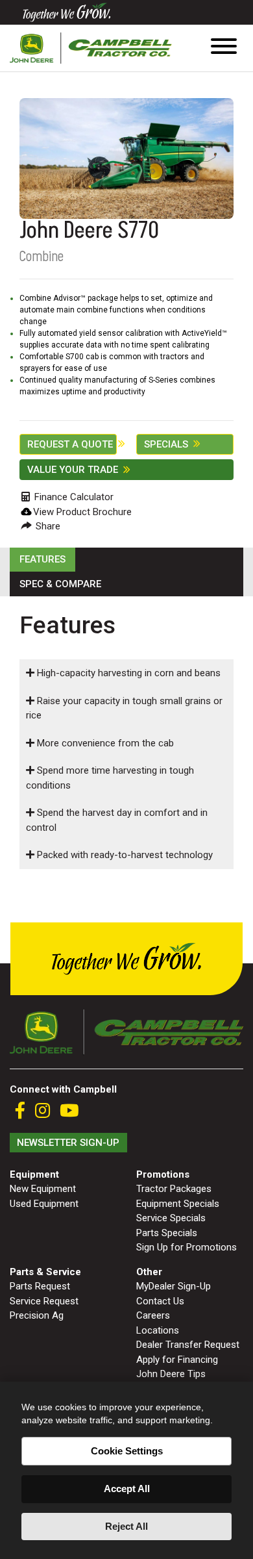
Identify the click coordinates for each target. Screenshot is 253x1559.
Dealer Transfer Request (187, 1344)
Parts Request (40, 1286)
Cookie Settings (127, 1450)
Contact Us (160, 1301)
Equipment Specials (177, 1204)
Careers (153, 1315)
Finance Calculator (73, 497)
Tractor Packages (173, 1189)
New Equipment (43, 1189)
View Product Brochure (82, 512)
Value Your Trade (72, 469)
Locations (157, 1330)
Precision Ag (37, 1315)
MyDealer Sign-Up (173, 1286)
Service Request (44, 1301)
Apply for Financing (177, 1359)
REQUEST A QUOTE (70, 444)
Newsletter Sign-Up (68, 1142)
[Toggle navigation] (223, 48)
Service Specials (171, 1218)
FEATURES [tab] (42, 559)
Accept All (127, 1488)
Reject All (126, 1526)
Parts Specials (166, 1233)
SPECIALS (166, 444)
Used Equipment (44, 1204)
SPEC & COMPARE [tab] (60, 584)
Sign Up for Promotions (186, 1247)
